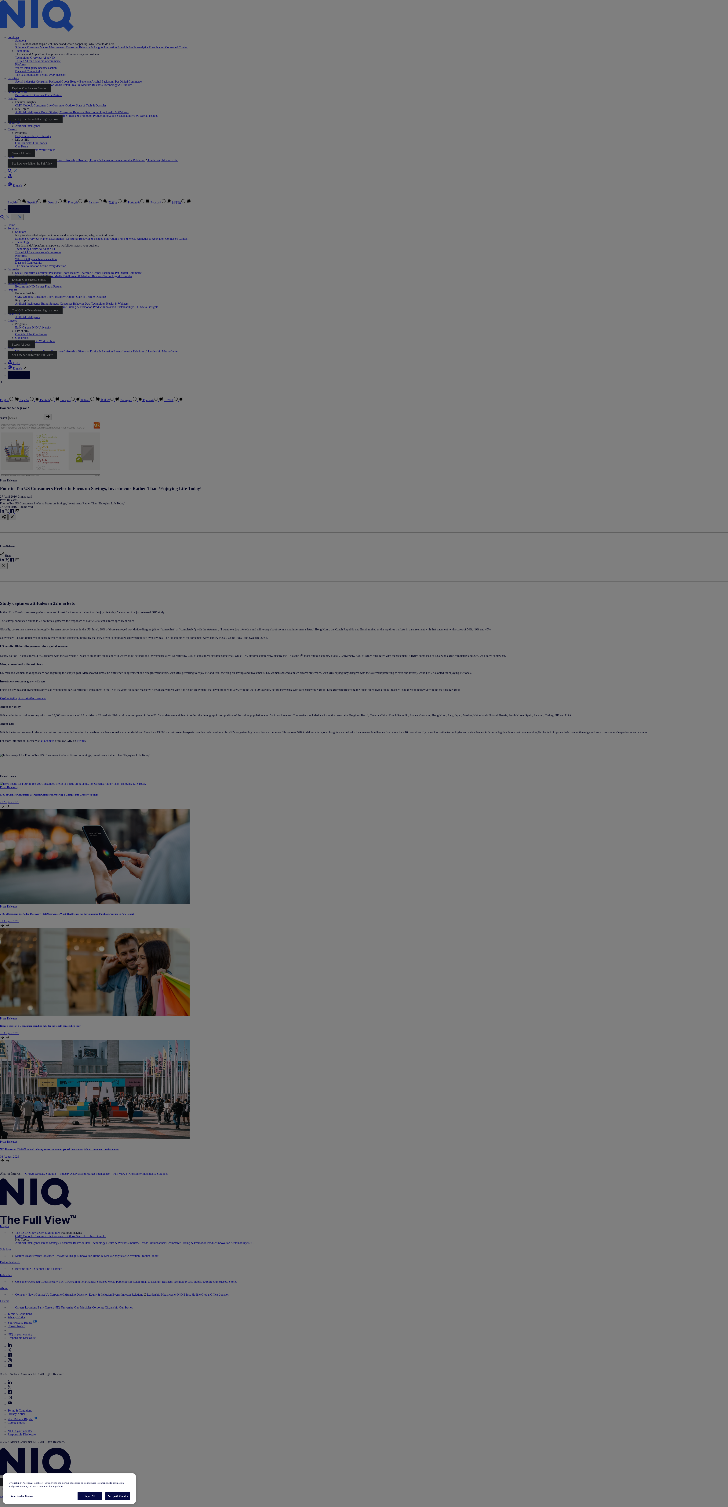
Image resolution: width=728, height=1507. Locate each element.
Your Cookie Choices (22, 1495)
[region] (69, 1488)
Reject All (90, 1496)
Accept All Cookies (117, 1496)
